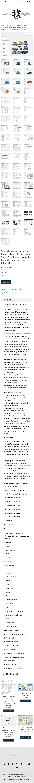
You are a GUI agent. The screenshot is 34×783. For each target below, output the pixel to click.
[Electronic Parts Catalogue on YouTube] (29, 764)
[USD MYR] (22, 2)
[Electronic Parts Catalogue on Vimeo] (17, 768)
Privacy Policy (18, 779)
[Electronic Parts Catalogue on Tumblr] (25, 764)
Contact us (17, 756)
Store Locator (17, 753)
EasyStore (23, 776)
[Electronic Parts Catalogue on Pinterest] (12, 764)
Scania (9, 25)
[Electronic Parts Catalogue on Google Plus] (16, 764)
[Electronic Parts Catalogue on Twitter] (5, 764)
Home (2, 25)
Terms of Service (8, 779)
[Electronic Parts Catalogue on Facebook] (8, 764)
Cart (30, 2)
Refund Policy (26, 779)
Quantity (4, 272)
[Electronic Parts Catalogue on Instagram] (21, 764)
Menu (6, 2)
